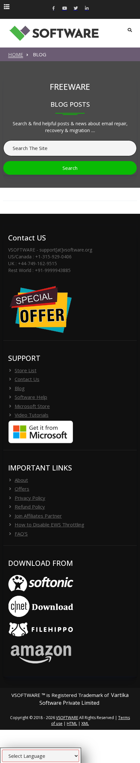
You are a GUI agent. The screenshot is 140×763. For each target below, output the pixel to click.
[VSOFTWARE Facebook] (53, 8)
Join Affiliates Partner (38, 515)
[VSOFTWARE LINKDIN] (86, 8)
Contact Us (27, 379)
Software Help (31, 397)
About (21, 480)
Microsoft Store (32, 406)
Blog (20, 388)
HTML (72, 723)
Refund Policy (30, 506)
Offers (22, 488)
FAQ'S (21, 533)
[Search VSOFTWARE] (130, 30)
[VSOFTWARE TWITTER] (75, 8)
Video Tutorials (32, 415)
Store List (25, 370)
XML (85, 723)
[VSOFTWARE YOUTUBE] (64, 8)
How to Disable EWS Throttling (49, 524)
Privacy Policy (30, 498)
